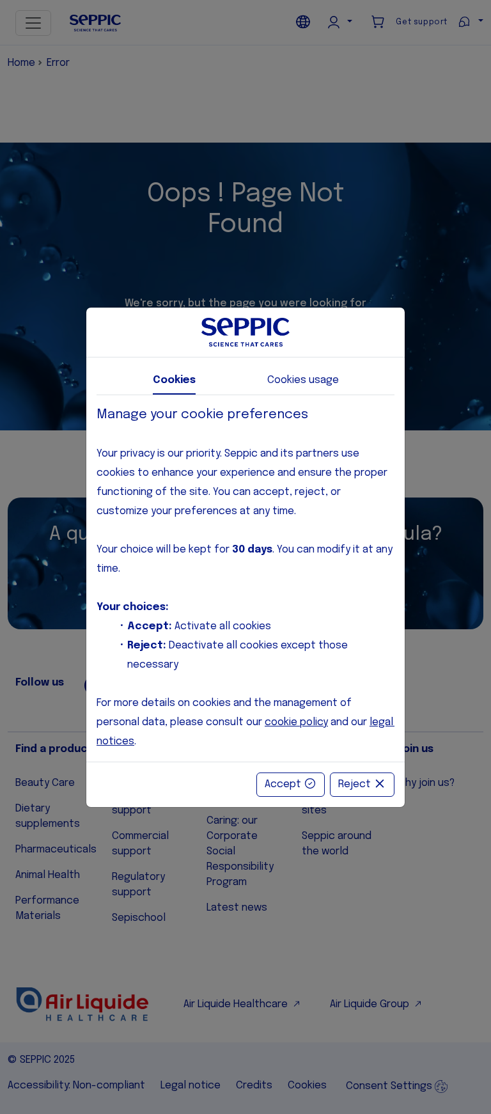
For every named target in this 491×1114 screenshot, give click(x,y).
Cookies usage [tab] (303, 380)
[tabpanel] (245, 578)
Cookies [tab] (174, 380)
